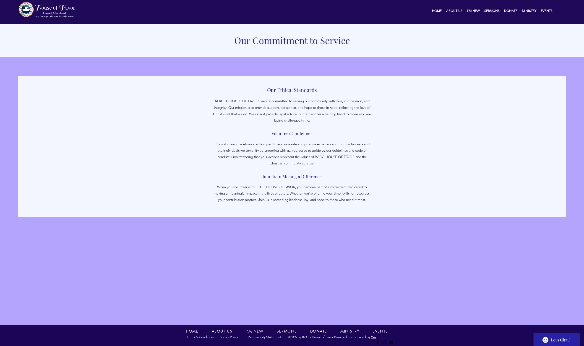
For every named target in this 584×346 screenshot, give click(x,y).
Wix (373, 337)
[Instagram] (384, 342)
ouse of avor (54, 7)
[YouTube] (391, 342)
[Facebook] (377, 342)
